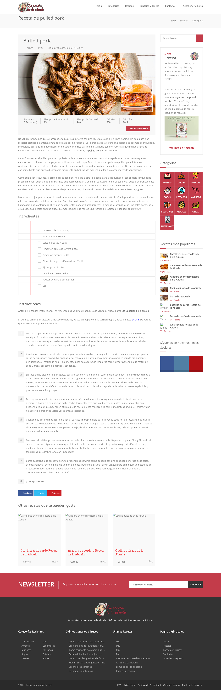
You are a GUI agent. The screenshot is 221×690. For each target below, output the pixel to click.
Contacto (170, 5)
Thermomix (167, 226)
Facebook (27, 493)
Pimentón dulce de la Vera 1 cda (60, 248)
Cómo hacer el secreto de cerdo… (87, 641)
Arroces (181, 211)
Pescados (181, 197)
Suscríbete (195, 584)
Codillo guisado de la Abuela (129, 552)
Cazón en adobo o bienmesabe (133, 658)
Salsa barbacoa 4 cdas (55, 242)
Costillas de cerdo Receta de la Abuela (185, 306)
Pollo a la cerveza (125, 671)
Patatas (195, 182)
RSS (119, 685)
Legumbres (167, 211)
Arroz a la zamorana (127, 662)
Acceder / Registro (192, 5)
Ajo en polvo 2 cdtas (53, 267)
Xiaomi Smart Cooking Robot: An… (87, 662)
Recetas (129, 5)
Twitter (41, 493)
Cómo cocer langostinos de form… (87, 658)
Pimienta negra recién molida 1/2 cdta (63, 261)
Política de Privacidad (149, 685)
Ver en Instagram (139, 128)
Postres (167, 182)
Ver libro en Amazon (181, 148)
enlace (135, 319)
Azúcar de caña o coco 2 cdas (58, 279)
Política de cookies (192, 685)
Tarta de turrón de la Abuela (185, 316)
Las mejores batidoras (81, 671)
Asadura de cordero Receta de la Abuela (86, 552)
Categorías (113, 5)
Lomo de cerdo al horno (129, 666)
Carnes (29, 47)
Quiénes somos (171, 685)
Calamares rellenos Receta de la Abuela (186, 267)
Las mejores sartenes (80, 666)
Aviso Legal (130, 685)
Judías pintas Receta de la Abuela (184, 326)
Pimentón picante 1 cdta (56, 255)
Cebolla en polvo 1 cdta (55, 273)
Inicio (99, 5)
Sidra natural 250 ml (54, 236)
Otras (195, 211)
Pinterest (55, 493)
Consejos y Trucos (149, 5)
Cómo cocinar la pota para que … (87, 650)
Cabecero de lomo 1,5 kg (56, 230)
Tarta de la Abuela (180, 296)
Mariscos (195, 197)
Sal (44, 285)
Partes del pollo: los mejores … (85, 654)
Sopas (167, 197)
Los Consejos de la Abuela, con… (86, 645)
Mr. (118, 641)
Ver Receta (165, 260)
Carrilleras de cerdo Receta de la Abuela (39, 552)
